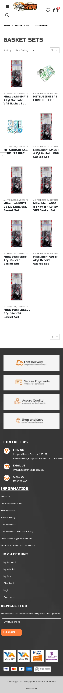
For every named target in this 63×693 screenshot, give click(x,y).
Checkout (9, 583)
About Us (5, 496)
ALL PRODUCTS (10, 93)
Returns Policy (8, 510)
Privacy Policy (8, 517)
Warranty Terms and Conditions (18, 545)
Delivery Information (11, 503)
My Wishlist (9, 569)
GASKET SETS (22, 25)
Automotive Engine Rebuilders (17, 538)
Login (6, 590)
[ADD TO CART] (24, 63)
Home (7, 25)
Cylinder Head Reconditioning (17, 531)
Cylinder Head (8, 524)
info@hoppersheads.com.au (28, 469)
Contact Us (10, 597)
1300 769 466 (20, 481)
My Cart (8, 576)
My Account (10, 562)
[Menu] (7, 6)
